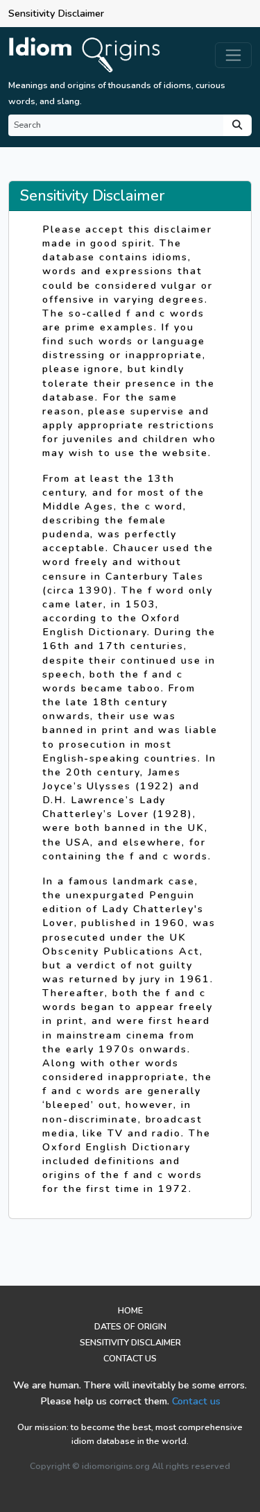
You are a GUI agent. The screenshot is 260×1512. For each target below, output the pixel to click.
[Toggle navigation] (233, 55)
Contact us (196, 1401)
